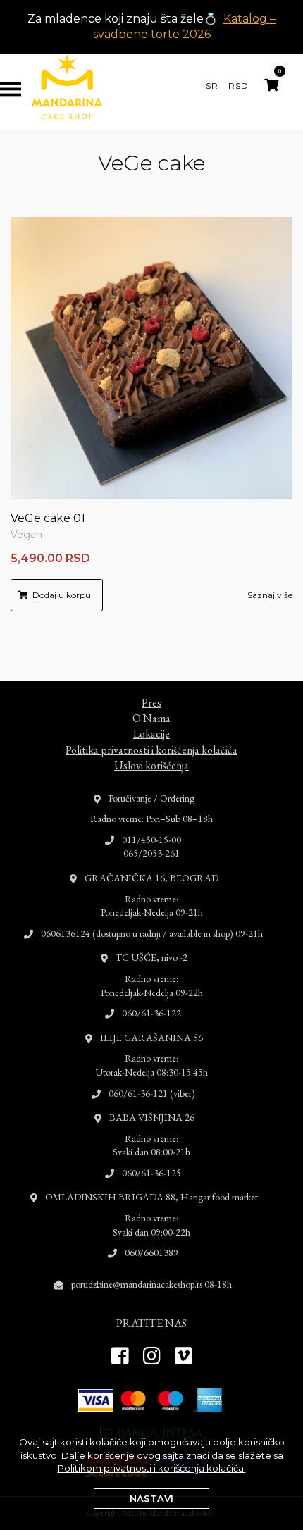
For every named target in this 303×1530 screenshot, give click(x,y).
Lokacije (151, 733)
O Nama (151, 718)
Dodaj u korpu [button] (61, 595)
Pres (151, 702)
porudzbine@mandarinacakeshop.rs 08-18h (151, 1284)
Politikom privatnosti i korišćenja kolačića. (152, 1468)
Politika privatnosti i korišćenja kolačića (151, 749)
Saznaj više (269, 595)
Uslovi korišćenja (151, 765)
